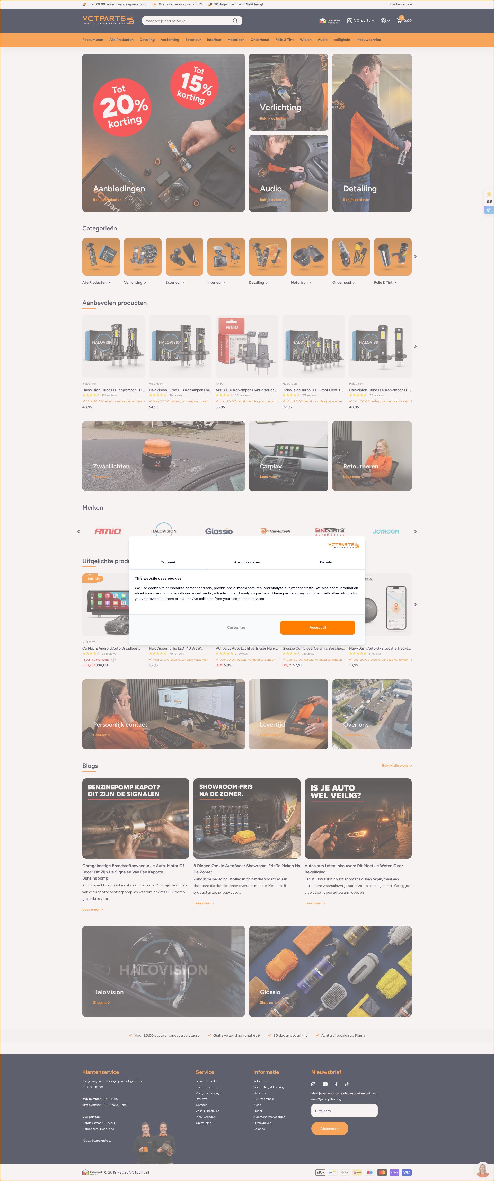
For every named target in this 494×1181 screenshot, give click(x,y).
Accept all (318, 627)
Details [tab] (326, 562)
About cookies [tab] (247, 562)
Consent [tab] (168, 562)
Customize (236, 627)
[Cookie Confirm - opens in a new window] (343, 546)
